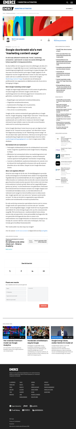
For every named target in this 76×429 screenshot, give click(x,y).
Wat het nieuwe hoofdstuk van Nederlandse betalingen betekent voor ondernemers (63, 115)
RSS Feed (12, 419)
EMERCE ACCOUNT (35, 387)
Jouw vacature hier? (59, 186)
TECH (11, 392)
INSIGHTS (22, 387)
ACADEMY (22, 392)
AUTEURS (22, 389)
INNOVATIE (12, 394)
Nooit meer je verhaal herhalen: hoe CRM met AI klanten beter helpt (62, 106)
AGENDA (33, 382)
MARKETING (12, 384)
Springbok (44, 231)
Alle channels (69, 8)
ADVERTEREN (47, 392)
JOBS (21, 394)
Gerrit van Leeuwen (22, 231)
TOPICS (32, 384)
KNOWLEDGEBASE (23, 397)
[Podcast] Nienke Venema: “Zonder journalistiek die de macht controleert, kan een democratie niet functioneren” (63, 89)
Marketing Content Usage (14, 79)
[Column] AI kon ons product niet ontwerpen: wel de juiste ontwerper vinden (63, 124)
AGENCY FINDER (34, 389)
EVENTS (21, 384)
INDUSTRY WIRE (34, 397)
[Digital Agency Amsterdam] (15, 406)
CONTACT (46, 382)
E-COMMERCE (12, 382)
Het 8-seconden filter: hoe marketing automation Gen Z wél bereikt (63, 55)
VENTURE (12, 389)
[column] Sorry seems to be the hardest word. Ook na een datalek (64, 111)
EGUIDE (32, 392)
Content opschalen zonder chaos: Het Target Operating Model (63, 81)
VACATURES (46, 384)
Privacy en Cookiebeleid (15, 421)
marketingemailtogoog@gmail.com (17, 139)
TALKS (21, 382)
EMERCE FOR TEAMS (48, 389)
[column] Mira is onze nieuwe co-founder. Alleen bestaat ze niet (63, 101)
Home (4, 13)
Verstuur (44, 306)
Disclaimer (12, 424)
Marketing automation (27, 2)
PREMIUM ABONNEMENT (49, 387)
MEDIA (11, 387)
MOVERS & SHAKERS (35, 394)
